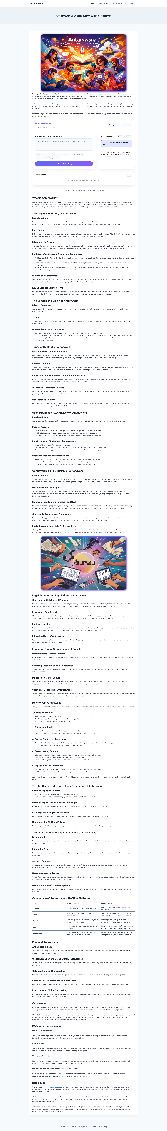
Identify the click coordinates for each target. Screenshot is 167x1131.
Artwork (106, 3)
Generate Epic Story (65, 164)
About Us (72, 1127)
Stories (99, 3)
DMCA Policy (102, 1127)
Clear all (129, 175)
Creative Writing (116, 3)
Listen (129, 137)
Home (93, 3)
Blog (125, 3)
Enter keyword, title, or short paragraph (49, 136)
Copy (121, 137)
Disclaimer (92, 1127)
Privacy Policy (82, 1127)
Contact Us (133, 3)
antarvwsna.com (56, 1087)
